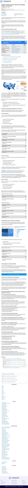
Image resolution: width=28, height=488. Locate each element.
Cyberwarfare (3, 450)
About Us (23, 480)
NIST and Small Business (5, 457)
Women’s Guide (4, 430)
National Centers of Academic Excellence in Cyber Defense (16, 364)
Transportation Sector (4, 472)
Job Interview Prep (4, 452)
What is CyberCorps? (4, 455)
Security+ (3, 399)
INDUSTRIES (14, 465)
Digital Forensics (4, 407)
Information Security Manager (5, 423)
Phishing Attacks (4, 447)
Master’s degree (3, 15)
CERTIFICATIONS (14, 384)
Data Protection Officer (5, 415)
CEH (2, 388)
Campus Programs (14, 480)
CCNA (2, 387)
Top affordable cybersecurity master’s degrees (9, 59)
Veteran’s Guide (4, 429)
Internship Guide (4, 431)
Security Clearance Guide (5, 432)
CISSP (3, 391)
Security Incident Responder (5, 418)
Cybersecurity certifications (18, 13)
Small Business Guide (5, 439)
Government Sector (4, 471)
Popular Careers (3, 482)
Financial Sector (4, 466)
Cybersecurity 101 (4, 435)
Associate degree (3, 13)
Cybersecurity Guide (5, 1)
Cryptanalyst (3, 417)
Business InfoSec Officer (5, 422)
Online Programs (14, 482)
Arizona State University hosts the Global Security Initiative (13, 170)
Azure (2, 385)
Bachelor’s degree (4, 14)
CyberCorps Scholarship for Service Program (15, 366)
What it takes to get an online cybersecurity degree (10, 58)
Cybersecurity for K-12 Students (6, 440)
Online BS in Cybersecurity (16, 52)
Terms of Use (24, 482)
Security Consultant (4, 406)
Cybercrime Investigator (5, 416)
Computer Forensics (4, 405)
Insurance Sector (4, 467)
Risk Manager (3, 420)
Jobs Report (3, 463)
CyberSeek (6, 69)
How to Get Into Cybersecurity (5, 449)
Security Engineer (4, 402)
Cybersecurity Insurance (5, 451)
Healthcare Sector (4, 468)
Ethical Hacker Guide (4, 433)
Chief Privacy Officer (4, 419)
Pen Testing (3, 398)
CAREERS (14, 401)
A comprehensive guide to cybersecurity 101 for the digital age (12, 56)
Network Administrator (4, 421)
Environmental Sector (4, 469)
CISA (2, 389)
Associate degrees (4, 115)
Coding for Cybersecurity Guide (6, 434)
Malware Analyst (4, 414)
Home (2, 480)
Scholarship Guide (4, 437)
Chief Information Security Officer (6, 403)
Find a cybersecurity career (7, 62)
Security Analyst (4, 404)
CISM (2, 390)
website (24, 52)
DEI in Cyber (3, 456)
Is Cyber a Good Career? (5, 454)
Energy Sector (3, 470)
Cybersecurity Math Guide (5, 438)
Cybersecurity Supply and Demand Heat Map (10, 358)
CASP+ (3, 386)
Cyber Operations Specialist (5, 424)
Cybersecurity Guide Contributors (9, 9)
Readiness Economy (4, 453)
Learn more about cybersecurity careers (14, 274)
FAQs (15, 15)
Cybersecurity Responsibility (5, 448)
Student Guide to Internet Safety (6, 436)
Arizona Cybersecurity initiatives (19, 14)
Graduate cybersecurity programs (6, 181)
